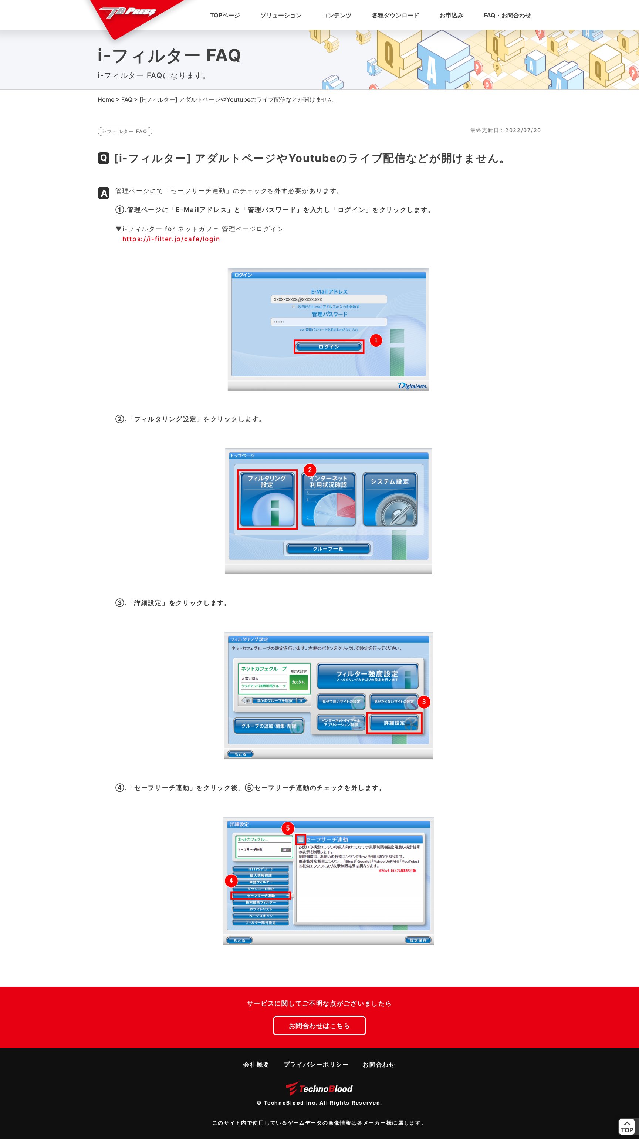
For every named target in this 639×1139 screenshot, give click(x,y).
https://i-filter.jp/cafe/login (171, 239)
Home (106, 99)
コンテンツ (337, 15)
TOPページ (225, 15)
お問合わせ (379, 1064)
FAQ (126, 99)
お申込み (451, 15)
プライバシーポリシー (316, 1064)
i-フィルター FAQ (125, 131)
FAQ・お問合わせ (507, 15)
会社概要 (256, 1064)
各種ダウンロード (395, 15)
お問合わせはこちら (320, 1026)
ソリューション (281, 15)
